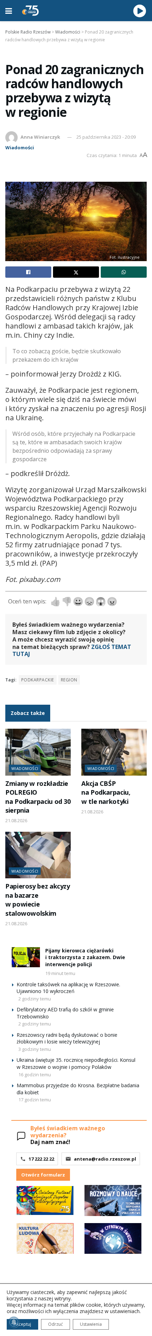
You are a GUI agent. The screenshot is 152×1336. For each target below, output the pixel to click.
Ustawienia (91, 1324)
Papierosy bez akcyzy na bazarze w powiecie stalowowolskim (37, 899)
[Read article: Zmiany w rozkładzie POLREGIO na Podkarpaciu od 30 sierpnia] (38, 752)
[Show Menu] (8, 10)
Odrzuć (55, 1324)
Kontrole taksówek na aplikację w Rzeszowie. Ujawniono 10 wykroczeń (68, 988)
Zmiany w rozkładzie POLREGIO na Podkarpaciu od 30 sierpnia (38, 796)
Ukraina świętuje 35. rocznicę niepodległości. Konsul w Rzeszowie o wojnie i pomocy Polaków (76, 1063)
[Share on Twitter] (76, 272)
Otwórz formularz (43, 1175)
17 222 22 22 (41, 1159)
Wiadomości (19, 147)
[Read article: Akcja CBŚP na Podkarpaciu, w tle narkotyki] (114, 752)
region (69, 680)
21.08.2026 (16, 820)
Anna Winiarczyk (40, 137)
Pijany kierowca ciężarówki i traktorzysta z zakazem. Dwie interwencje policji (85, 957)
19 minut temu (60, 973)
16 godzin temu (34, 1074)
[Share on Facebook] (28, 272)
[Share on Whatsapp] (124, 272)
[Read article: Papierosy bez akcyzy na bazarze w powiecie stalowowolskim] (38, 855)
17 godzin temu (34, 1099)
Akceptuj (22, 1324)
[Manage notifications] (13, 1322)
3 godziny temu (34, 1049)
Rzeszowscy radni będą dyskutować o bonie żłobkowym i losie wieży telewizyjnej (67, 1038)
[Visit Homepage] (30, 11)
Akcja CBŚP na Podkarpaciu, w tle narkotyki (105, 792)
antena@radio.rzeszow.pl (105, 1159)
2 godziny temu (34, 998)
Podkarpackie (37, 680)
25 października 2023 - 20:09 (106, 137)
